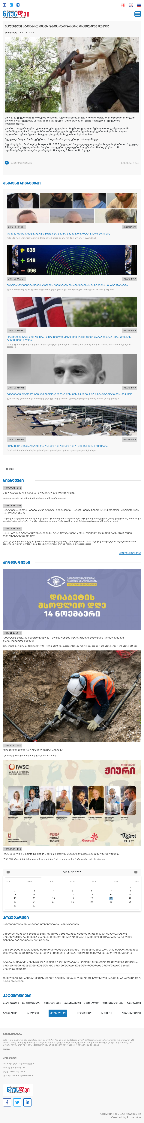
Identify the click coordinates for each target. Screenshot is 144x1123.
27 (92, 902)
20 (92, 898)
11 (53, 895)
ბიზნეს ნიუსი (131, 1013)
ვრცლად (6, 1049)
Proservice (134, 1117)
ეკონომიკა (72, 1002)
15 (130, 895)
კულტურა (134, 1002)
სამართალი (31, 1002)
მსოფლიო (58, 1013)
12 (72, 895)
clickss (10, 469)
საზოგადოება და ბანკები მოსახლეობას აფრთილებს (41, 924)
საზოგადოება (113, 1002)
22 (130, 898)
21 (111, 898)
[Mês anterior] (8, 872)
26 (72, 902)
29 (130, 902)
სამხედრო (92, 1002)
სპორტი (33, 1013)
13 (92, 895)
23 (15, 902)
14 (111, 895)
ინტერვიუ (84, 1013)
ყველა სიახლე (130, 553)
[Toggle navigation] (137, 14)
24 (34, 902)
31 (34, 906)
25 (53, 902)
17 (34, 898)
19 (72, 898)
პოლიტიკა (11, 1002)
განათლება (52, 1002)
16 (15, 898)
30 (15, 906)
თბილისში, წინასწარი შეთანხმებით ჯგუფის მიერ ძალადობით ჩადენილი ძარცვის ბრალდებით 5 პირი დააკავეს (72, 980)
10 (34, 895)
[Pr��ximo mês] (136, 872)
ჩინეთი (106, 1013)
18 (53, 898)
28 (111, 902)
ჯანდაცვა (10, 1013)
